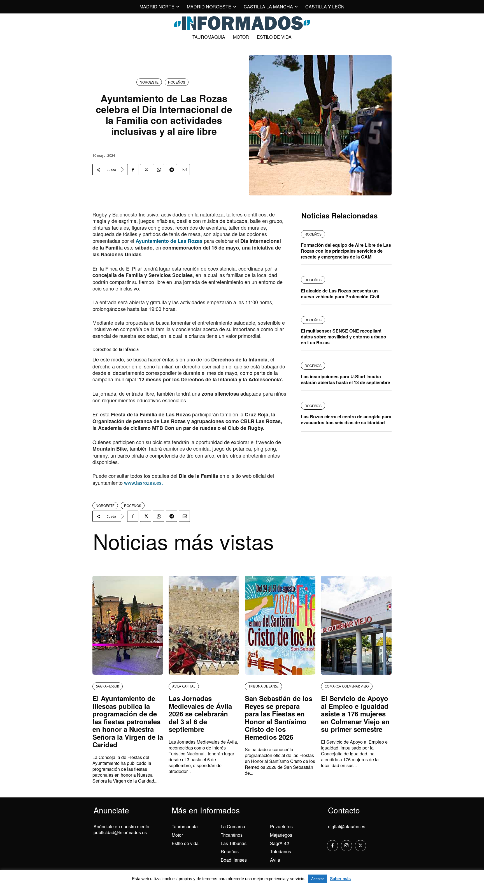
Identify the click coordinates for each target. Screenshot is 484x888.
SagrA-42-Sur (107, 686)
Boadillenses (234, 860)
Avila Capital (183, 686)
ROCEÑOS (176, 82)
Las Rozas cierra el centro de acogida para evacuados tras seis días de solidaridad (346, 419)
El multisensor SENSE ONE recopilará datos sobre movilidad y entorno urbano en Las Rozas (343, 336)
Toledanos (280, 851)
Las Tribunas (233, 843)
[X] (145, 169)
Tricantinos (232, 835)
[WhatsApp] (158, 169)
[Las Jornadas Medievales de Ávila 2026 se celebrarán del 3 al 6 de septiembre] (204, 625)
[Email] (184, 169)
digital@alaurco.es (346, 826)
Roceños (230, 851)
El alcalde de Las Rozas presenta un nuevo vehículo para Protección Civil (340, 293)
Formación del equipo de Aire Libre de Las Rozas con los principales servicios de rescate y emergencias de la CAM (346, 251)
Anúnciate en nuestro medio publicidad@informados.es (121, 829)
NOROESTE (149, 82)
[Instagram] (346, 845)
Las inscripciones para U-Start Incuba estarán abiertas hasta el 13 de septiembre (345, 379)
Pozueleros (281, 826)
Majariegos (281, 835)
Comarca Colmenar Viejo (347, 686)
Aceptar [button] (317, 879)
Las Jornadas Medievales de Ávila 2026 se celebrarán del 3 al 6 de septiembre (200, 713)
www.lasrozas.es (143, 482)
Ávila (275, 860)
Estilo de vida (185, 843)
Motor (177, 835)
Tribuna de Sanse (263, 686)
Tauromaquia (185, 826)
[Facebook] (132, 169)
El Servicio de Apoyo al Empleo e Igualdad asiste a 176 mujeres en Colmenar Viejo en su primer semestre (355, 713)
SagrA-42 (279, 843)
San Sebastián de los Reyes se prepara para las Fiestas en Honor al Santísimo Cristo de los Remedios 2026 (278, 717)
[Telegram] (171, 169)
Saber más (340, 878)
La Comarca (233, 826)
